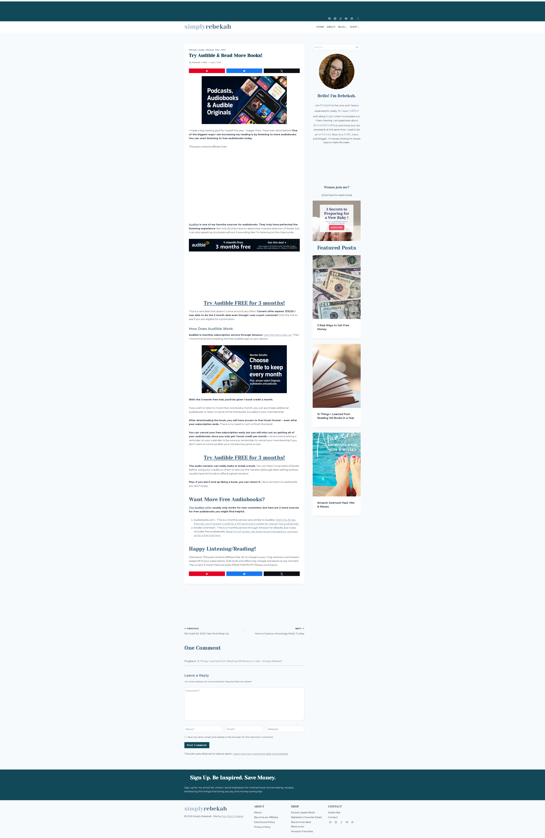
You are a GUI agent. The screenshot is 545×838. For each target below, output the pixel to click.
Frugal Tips (212, 50)
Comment (193, 690)
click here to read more (336, 195)
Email (231, 729)
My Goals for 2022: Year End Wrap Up (206, 631)
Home (320, 27)
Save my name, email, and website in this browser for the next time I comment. (230, 737)
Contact (333, 817)
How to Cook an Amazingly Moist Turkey (279, 631)
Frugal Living (197, 50)
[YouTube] (346, 18)
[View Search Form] (358, 18)
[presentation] (337, 287)
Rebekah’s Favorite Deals (306, 817)
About (331, 27)
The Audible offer (200, 507)
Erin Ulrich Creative (232, 816)
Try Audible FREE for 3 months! (244, 303)
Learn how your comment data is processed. (260, 753)
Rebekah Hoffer (199, 62)
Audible (194, 224)
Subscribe (334, 812)
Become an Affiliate (266, 817)
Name (190, 729)
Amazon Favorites (302, 831)
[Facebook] (329, 18)
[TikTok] (340, 18)
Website (273, 729)
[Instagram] (335, 18)
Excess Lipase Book (303, 812)
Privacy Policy (262, 826)
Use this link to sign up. (278, 334)
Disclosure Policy (264, 822)
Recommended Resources (301, 824)
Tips (223, 50)
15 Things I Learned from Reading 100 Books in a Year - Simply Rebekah (239, 661)
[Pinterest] (351, 18)
